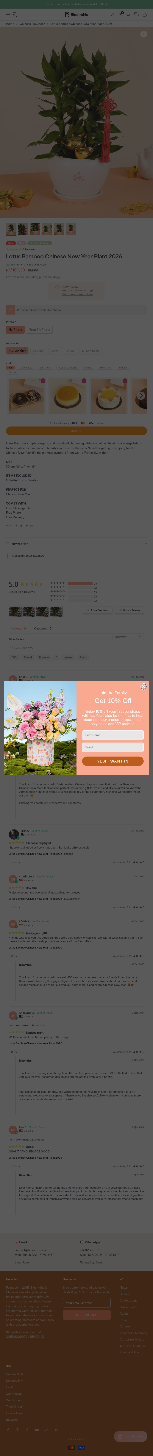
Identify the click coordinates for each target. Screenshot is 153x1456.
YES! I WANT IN (113, 761)
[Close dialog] (143, 686)
